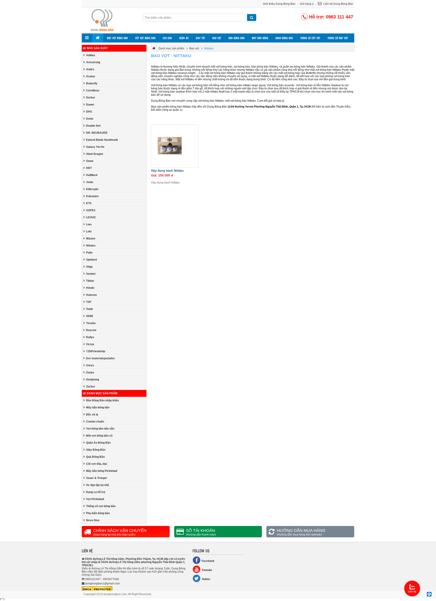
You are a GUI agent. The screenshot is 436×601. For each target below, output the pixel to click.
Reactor (91, 330)
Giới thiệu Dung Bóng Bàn (279, 3)
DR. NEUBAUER (96, 132)
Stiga (89, 266)
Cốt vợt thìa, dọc (96, 463)
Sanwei (90, 273)
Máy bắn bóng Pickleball (101, 471)
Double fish (93, 125)
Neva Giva (92, 520)
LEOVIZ (91, 217)
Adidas (90, 55)
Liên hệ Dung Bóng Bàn (338, 3)
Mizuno (90, 238)
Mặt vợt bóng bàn (117, 38)
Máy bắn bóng (260, 38)
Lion (89, 224)
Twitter (206, 579)
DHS (89, 111)
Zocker (90, 386)
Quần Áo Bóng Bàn (98, 442)
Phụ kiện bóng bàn (98, 513)
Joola (89, 182)
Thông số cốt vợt (310, 38)
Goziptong (92, 379)
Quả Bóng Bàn (95, 456)
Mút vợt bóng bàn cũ (99, 435)
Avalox (90, 76)
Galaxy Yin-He (95, 146)
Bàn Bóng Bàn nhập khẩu (102, 400)
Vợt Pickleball (95, 499)
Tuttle (89, 309)
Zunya (90, 372)
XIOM (89, 316)
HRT (89, 168)
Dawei (90, 104)
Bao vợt (216, 38)
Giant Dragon (94, 154)
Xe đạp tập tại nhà (97, 485)
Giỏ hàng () (307, 3)
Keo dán (167, 38)
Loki (89, 231)
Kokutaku (92, 196)
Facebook (208, 561)
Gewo (89, 161)
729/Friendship (95, 351)
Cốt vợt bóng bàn (145, 38)
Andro (90, 69)
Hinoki (90, 287)
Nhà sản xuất (97, 48)
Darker (90, 97)
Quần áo (183, 38)
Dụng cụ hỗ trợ (95, 492)
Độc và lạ (92, 414)
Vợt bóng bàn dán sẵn (100, 428)
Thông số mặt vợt (337, 38)
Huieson (91, 295)
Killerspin (92, 189)
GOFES (90, 210)
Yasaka (91, 323)
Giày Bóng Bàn (95, 449)
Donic (90, 118)
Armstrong (93, 62)
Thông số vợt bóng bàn (101, 506)
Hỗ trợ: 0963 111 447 (331, 16)
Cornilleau (92, 90)
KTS (89, 203)
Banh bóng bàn (284, 38)
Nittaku (90, 245)
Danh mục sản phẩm (102, 393)
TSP (88, 302)
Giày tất (200, 38)
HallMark (92, 175)
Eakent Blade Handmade (102, 139)
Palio (89, 252)
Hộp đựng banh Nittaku (167, 170)
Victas (90, 344)
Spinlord (91, 259)
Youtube (207, 570)
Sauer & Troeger (96, 478)
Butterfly (91, 83)
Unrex (90, 365)
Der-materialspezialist (100, 358)
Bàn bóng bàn (236, 38)
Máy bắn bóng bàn (97, 407)
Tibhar (90, 280)
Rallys (90, 337)
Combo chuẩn (95, 421)
